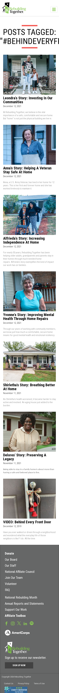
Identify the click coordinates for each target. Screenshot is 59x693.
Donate (9, 553)
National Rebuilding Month (21, 597)
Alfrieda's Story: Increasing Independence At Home (24, 240)
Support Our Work (16, 609)
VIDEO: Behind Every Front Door (27, 522)
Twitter (19, 623)
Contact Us (8, 683)
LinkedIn (25, 623)
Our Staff (10, 565)
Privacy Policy (23, 683)
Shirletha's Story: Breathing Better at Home (29, 387)
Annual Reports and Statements (24, 603)
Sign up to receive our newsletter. (25, 658)
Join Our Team (14, 578)
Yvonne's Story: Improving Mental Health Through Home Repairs (28, 317)
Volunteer (11, 584)
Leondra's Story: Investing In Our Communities (28, 100)
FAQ (7, 590)
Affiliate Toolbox (15, 616)
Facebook (6, 623)
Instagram (13, 623)
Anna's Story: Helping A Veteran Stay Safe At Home (27, 170)
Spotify (31, 623)
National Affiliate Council (19, 572)
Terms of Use (39, 683)
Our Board (11, 559)
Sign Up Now (19, 665)
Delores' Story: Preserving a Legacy (24, 457)
